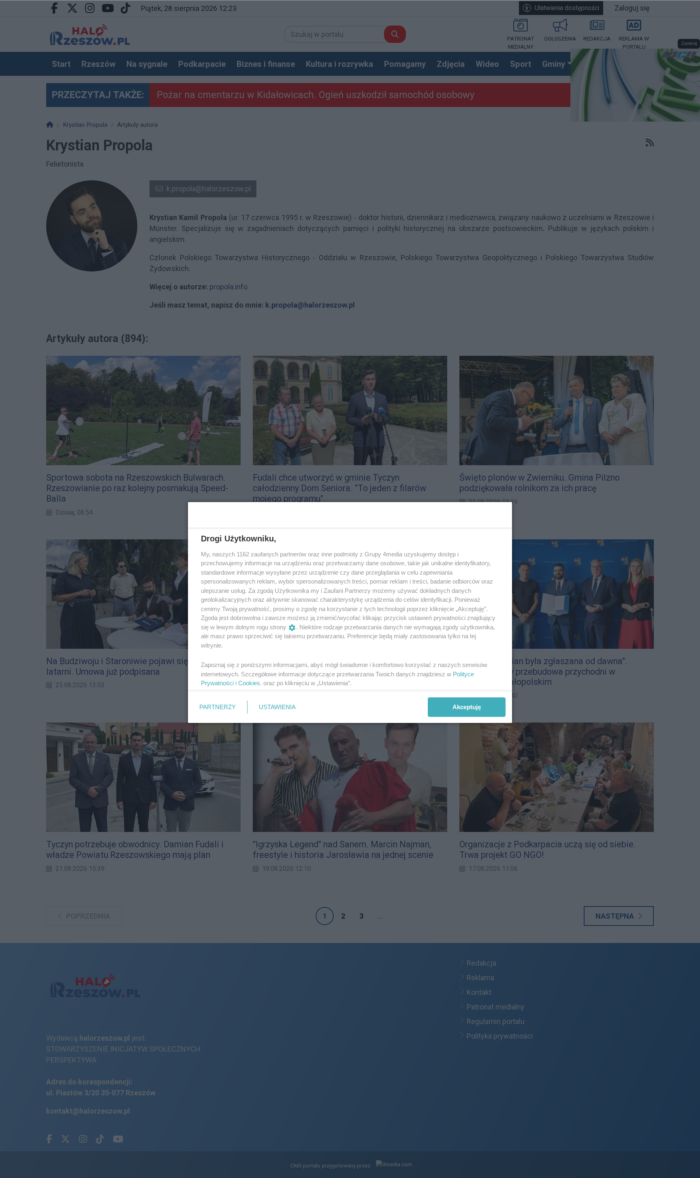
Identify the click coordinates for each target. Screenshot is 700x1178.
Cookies (249, 683)
